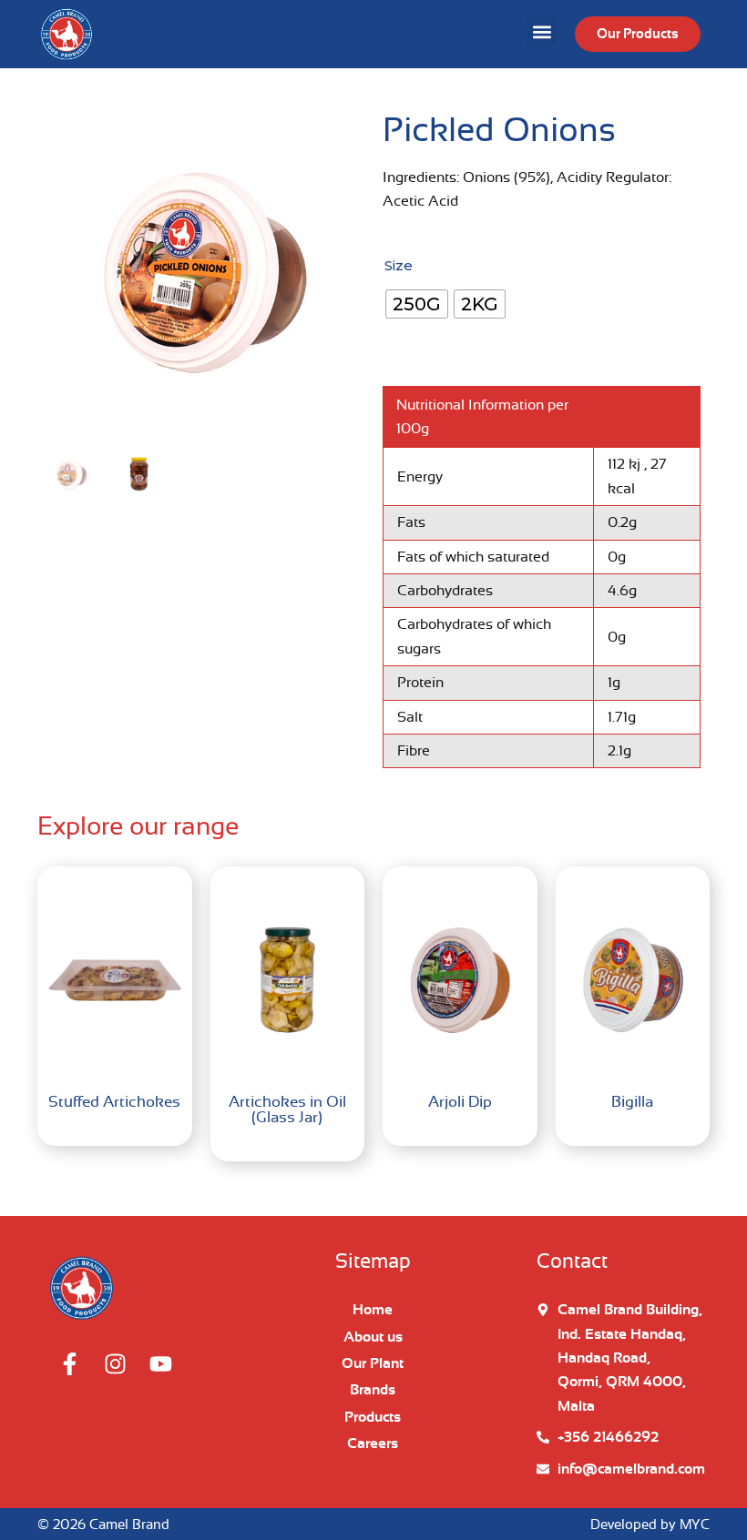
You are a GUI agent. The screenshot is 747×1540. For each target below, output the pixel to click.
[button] (542, 31)
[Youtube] (160, 1364)
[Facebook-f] (69, 1364)
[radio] (416, 304)
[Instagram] (115, 1364)
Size (398, 265)
